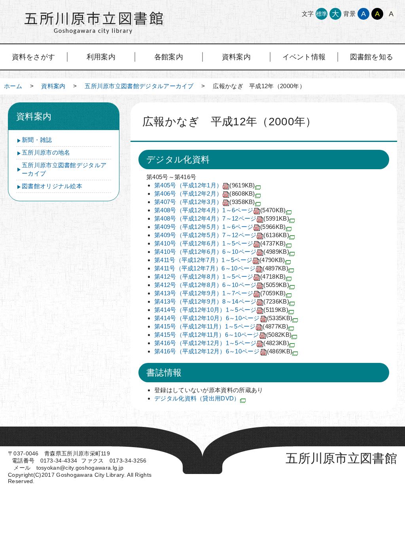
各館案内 (168, 57)
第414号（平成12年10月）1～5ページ (221, 309)
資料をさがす (33, 57)
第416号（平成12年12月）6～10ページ (223, 351)
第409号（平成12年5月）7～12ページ (221, 235)
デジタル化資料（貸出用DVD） (197, 398)
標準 (321, 14)
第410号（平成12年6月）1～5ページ (220, 243)
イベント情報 (304, 57)
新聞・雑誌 (37, 139)
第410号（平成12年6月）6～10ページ (221, 251)
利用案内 (101, 57)
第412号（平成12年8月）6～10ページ (221, 284)
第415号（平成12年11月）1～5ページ (221, 326)
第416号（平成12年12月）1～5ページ (221, 343)
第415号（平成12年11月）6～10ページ (222, 334)
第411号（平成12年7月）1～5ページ (219, 260)
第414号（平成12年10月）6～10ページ (223, 318)
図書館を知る (372, 57)
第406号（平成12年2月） (204, 193)
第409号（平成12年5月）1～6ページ (220, 226)
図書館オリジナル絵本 (52, 186)
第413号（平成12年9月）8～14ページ (221, 301)
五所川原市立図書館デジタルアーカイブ (139, 86)
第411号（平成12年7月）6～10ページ (221, 268)
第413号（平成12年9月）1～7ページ (220, 293)
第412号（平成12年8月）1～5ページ (220, 276)
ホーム (13, 86)
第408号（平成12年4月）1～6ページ (220, 210)
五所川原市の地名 (46, 152)
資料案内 (236, 57)
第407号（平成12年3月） (204, 201)
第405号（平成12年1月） (204, 185)
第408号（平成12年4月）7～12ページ (221, 218)
